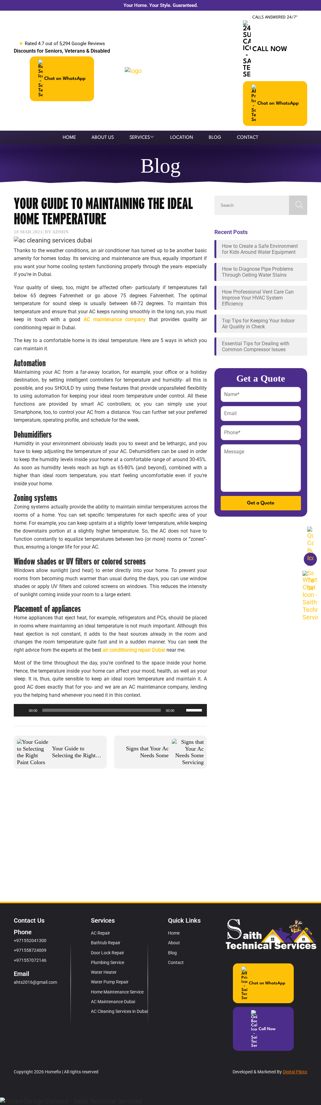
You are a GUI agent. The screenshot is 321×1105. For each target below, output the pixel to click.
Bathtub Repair (105, 942)
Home (69, 137)
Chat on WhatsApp (65, 78)
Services (139, 137)
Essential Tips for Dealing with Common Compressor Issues (255, 346)
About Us (103, 137)
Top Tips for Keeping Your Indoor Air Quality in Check (258, 324)
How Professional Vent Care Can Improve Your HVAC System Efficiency (258, 298)
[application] (110, 710)
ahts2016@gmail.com (35, 982)
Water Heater (104, 972)
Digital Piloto (295, 1071)
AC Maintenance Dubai (113, 1001)
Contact (247, 137)
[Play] (22, 710)
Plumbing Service (107, 962)
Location (181, 137)
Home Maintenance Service (117, 991)
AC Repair (100, 933)
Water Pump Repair (110, 981)
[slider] (195, 709)
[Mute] (181, 710)
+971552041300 (30, 940)
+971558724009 (30, 950)
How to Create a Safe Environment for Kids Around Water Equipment (260, 249)
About (174, 942)
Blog (215, 137)
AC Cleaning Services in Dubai (119, 1011)
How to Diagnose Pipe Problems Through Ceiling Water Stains (257, 272)
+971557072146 (30, 960)
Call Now (269, 49)
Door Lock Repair (107, 952)
